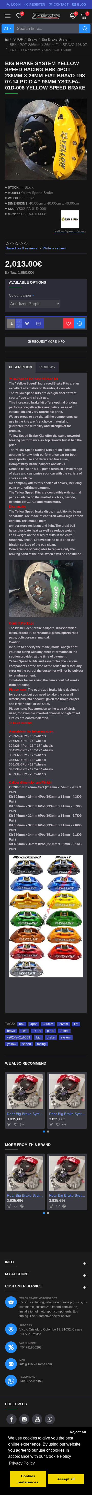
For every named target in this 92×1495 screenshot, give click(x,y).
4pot (33, 1024)
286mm (48, 1024)
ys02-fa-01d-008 (18, 1037)
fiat (76, 1024)
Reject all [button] (78, 1432)
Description (20, 367)
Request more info (48, 341)
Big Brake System (56, 39)
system (66, 1037)
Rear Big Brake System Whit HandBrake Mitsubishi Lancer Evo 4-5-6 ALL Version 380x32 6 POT (25, 1114)
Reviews (47, 367)
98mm (64, 1031)
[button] (44, 1132)
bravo (11, 1031)
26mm (63, 1024)
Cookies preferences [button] (28, 1479)
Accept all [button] (66, 1479)
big (38, 1037)
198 (24, 1031)
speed (26, 1044)
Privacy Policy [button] (22, 1463)
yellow (11, 1044)
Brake (32, 39)
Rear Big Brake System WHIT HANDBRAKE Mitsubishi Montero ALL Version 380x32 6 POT (67, 1114)
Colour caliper (20, 295)
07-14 (37, 1031)
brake (51, 1037)
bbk (21, 1024)
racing (41, 1044)
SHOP (18, 39)
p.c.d (50, 1031)
